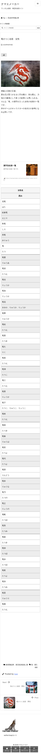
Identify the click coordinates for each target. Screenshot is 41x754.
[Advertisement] (20, 137)
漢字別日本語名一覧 (22, 664)
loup (16, 674)
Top (4, 18)
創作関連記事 (14, 18)
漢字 (35, 664)
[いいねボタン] (4, 55)
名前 (36, 667)
